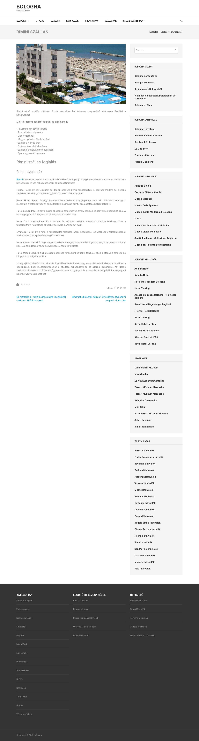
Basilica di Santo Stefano (148, 135)
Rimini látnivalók (143, 542)
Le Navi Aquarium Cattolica (149, 380)
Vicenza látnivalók (144, 483)
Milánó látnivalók (143, 490)
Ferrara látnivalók (144, 450)
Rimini (19, 179)
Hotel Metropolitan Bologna (149, 281)
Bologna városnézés (145, 76)
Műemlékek (21, 644)
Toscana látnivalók (144, 555)
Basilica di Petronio (145, 142)
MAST (137, 218)
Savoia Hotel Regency (146, 330)
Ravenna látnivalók (144, 463)
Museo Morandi (143, 198)
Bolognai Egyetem (144, 129)
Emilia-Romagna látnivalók (148, 457)
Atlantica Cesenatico (145, 400)
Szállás (55, 21)
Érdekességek (23, 609)
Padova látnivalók (144, 470)
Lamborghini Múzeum (146, 367)
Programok (91, 21)
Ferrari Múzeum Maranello (149, 387)
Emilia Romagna (24, 600)
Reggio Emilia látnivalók (147, 522)
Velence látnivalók (144, 496)
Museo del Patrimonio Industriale (152, 244)
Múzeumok (21, 653)
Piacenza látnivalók (145, 476)
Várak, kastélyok (24, 714)
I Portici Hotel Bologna (146, 311)
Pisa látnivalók (142, 568)
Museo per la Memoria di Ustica (151, 225)
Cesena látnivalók (144, 509)
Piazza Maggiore (143, 161)
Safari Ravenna (142, 420)
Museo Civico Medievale (148, 231)
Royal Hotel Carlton (145, 324)
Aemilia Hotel (141, 268)
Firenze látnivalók (144, 535)
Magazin (20, 635)
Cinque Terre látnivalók (147, 529)
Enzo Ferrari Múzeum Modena (151, 413)
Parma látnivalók (143, 516)
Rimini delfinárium (144, 426)
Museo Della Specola (146, 205)
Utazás (40, 21)
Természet (21, 696)
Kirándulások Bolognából (148, 89)
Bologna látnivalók (144, 82)
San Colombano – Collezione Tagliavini (155, 238)
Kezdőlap (21, 21)
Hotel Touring (142, 288)
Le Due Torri (141, 148)
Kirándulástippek (133, 21)
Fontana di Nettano (144, 155)
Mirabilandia (141, 374)
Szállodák (111, 21)
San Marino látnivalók (146, 549)
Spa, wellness (22, 670)
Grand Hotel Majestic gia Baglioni (152, 304)
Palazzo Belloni (142, 185)
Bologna (28, 7)
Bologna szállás (143, 105)
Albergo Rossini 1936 (146, 337)
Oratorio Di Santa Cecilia (148, 192)
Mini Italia (139, 407)
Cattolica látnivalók (145, 503)
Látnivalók (72, 21)
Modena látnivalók (144, 562)
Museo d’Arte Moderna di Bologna (153, 212)
